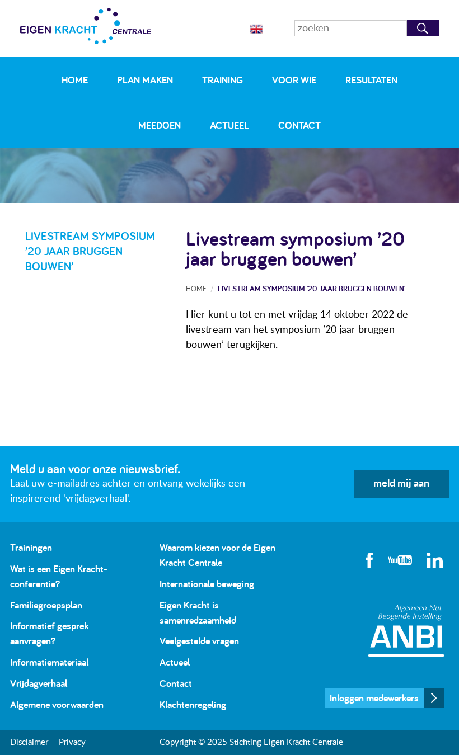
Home (75, 79)
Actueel (229, 125)
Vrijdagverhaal (38, 683)
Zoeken (423, 28)
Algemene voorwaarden (57, 704)
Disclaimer (29, 742)
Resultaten (371, 79)
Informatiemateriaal (49, 661)
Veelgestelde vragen (199, 640)
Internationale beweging (207, 583)
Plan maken (145, 79)
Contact (299, 125)
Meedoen (159, 125)
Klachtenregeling (193, 704)
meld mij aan (401, 484)
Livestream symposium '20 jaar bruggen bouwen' (311, 288)
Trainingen (31, 547)
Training (222, 79)
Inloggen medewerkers (374, 697)
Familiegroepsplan (46, 604)
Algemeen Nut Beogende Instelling (406, 630)
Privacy (72, 742)
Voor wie (294, 79)
